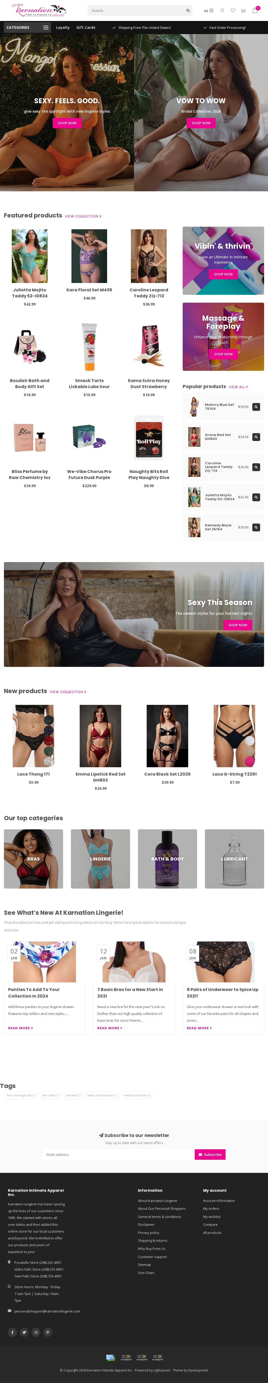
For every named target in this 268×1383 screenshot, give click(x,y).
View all (237, 387)
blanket (73, 1095)
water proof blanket (102, 1095)
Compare (210, 1224)
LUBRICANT (213, 831)
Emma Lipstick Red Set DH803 (101, 777)
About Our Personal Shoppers (162, 1208)
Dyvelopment (198, 1370)
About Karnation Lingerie (157, 1200)
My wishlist (211, 1216)
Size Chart (146, 1272)
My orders (211, 1208)
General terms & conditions (159, 1216)
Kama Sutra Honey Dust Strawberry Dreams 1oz (149, 387)
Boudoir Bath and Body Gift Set (29, 384)
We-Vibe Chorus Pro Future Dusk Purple (89, 475)
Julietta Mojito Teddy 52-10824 (30, 293)
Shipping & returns (153, 1240)
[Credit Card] (110, 1358)
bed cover (50, 1095)
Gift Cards (85, 27)
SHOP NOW (67, 123)
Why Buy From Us (151, 1248)
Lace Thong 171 (33, 774)
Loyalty (63, 27)
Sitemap (144, 1264)
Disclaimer (146, 1224)
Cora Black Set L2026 (167, 774)
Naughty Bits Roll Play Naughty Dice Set (149, 478)
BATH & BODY (148, 831)
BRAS (8, 831)
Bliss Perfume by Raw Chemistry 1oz (30, 475)
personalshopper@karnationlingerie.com (47, 1311)
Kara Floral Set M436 (89, 290)
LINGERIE (78, 831)
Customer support (152, 1256)
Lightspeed (162, 1370)
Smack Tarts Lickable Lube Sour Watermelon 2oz (89, 387)
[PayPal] (141, 1358)
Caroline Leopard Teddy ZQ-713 (149, 293)
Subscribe (212, 1154)
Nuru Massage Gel (21, 1095)
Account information (219, 1200)
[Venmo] (157, 1358)
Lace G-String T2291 (235, 774)
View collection (82, 216)
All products (212, 1232)
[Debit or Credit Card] (126, 1358)
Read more (19, 1028)
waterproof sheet (137, 1095)
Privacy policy (148, 1232)
